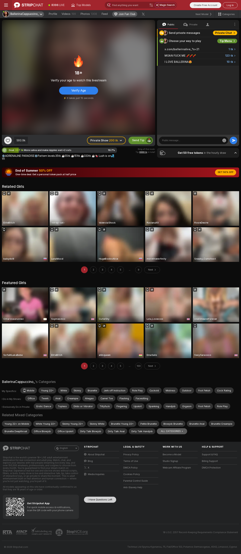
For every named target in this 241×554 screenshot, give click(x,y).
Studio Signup (170, 461)
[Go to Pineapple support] (59, 532)
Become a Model (172, 454)
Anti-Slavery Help (132, 487)
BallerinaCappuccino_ (18, 382)
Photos (88, 14)
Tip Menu (226, 40)
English (64, 448)
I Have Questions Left (100, 499)
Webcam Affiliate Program (177, 467)
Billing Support (210, 461)
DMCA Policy (130, 467)
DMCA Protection (211, 467)
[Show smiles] (224, 140)
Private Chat (223, 32)
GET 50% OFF (225, 172)
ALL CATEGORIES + (172, 431)
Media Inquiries (96, 474)
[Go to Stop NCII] (77, 532)
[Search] (151, 5)
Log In (230, 5)
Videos (69, 14)
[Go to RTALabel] (8, 532)
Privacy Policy (131, 454)
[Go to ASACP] (22, 532)
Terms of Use (130, 461)
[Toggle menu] (6, 5)
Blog (90, 461)
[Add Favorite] (8, 140)
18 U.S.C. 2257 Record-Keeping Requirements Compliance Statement (200, 532)
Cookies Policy (131, 474)
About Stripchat (96, 454)
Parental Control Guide (135, 481)
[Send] (233, 140)
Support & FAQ (210, 454)
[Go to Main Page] (28, 5)
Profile (53, 14)
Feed (104, 14)
